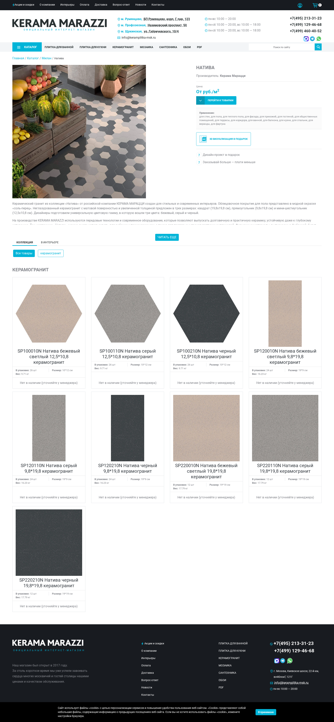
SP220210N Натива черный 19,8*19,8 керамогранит (48, 582)
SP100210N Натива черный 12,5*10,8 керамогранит (206, 353)
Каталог (33, 58)
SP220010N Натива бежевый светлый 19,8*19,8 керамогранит (206, 471)
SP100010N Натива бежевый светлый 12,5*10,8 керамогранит (49, 356)
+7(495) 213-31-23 (306, 18)
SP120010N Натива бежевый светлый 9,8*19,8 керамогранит (285, 356)
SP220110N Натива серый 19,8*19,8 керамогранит (285, 468)
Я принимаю (266, 712)
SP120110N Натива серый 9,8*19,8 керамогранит (49, 468)
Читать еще (167, 237)
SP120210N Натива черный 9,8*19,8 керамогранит (127, 468)
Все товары (24, 253)
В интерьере (50, 242)
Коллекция (24, 242)
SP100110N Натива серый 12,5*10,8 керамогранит (128, 353)
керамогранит (50, 253)
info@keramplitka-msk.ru (139, 37)
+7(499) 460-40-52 (306, 31)
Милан (46, 58)
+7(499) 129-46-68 (306, 24)
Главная (18, 58)
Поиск (318, 46)
